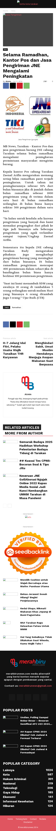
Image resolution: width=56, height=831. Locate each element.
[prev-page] (5, 506)
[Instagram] (20, 697)
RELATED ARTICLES (22, 427)
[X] (13, 86)
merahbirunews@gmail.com (35, 685)
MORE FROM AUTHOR (24, 433)
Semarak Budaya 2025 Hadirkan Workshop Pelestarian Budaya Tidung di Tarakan (35, 447)
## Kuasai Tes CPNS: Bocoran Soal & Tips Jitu (34, 464)
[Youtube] (44, 697)
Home (5, 11)
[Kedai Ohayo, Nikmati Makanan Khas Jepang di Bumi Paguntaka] (10, 612)
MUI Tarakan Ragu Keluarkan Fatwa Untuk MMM (34, 626)
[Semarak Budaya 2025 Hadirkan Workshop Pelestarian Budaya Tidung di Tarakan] (10, 445)
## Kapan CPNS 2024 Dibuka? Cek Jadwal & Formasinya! (33, 749)
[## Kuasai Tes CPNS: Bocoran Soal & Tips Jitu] (10, 464)
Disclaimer (28, 822)
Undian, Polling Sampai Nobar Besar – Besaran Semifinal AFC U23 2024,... (36, 720)
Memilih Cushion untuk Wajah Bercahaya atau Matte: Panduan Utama (34, 583)
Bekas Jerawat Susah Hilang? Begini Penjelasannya (33, 597)
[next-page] (9, 506)
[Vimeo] (36, 697)
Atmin (8, 81)
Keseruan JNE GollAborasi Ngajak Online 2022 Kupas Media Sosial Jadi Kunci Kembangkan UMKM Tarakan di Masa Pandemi (33, 487)
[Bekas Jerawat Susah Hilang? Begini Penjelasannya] (10, 598)
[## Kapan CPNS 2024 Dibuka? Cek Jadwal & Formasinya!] (10, 749)
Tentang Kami (21, 819)
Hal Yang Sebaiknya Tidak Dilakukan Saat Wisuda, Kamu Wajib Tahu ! (36, 640)
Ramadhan (16, 307)
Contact (33, 819)
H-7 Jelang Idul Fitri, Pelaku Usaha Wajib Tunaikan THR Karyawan (14, 350)
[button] (5, 4)
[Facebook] (6, 86)
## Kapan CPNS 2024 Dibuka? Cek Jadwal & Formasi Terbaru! (33, 735)
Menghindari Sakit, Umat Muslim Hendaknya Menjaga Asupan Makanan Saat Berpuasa (41, 353)
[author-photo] (28, 390)
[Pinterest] (20, 86)
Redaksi (42, 819)
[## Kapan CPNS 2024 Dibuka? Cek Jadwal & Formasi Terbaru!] (10, 735)
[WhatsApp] (27, 86)
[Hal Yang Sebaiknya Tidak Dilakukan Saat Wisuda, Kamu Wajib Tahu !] (10, 640)
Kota (13, 11)
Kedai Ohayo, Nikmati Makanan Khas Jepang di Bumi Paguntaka (35, 611)
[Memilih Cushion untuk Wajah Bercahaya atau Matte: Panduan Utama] (10, 582)
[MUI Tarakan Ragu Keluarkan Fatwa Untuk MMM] (7, 626)
